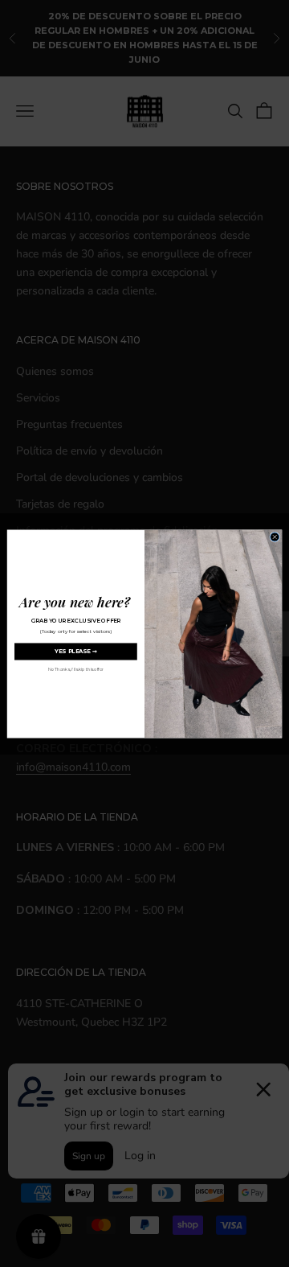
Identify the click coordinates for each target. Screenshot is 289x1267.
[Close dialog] (275, 537)
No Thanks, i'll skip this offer (76, 669)
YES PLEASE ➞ (75, 651)
